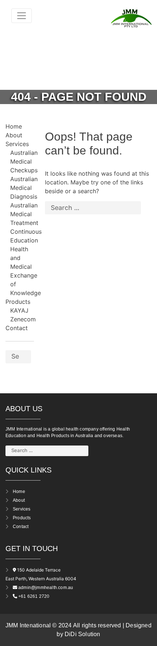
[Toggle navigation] (21, 15)
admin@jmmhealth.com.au (45, 587)
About (13, 135)
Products (17, 301)
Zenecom (23, 319)
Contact (16, 328)
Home (13, 126)
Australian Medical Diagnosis (24, 187)
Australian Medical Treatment (24, 214)
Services (17, 144)
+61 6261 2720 (34, 596)
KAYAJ (19, 310)
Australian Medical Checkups (24, 161)
